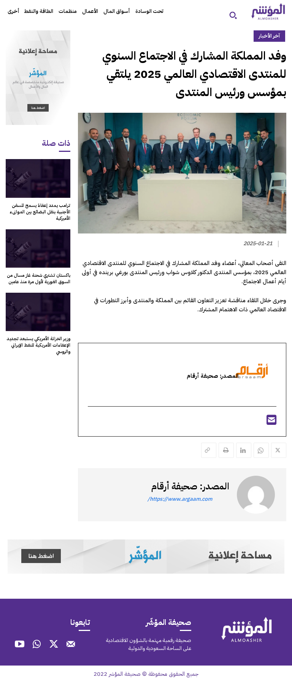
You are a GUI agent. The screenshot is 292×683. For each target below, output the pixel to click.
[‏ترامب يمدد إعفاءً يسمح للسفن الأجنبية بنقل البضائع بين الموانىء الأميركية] (38, 178)
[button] (233, 15)
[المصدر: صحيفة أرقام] (256, 495)
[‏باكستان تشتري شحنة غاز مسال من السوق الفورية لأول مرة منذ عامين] (38, 248)
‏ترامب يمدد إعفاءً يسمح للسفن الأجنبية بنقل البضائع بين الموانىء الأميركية (40, 212)
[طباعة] (226, 450)
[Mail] (70, 644)
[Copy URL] (208, 450)
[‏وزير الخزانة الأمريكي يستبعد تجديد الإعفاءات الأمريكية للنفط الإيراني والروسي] (38, 312)
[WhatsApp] (261, 450)
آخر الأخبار (269, 36)
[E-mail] (271, 422)
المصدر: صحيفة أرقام (190, 486)
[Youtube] (19, 644)
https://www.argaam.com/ (180, 499)
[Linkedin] (243, 450)
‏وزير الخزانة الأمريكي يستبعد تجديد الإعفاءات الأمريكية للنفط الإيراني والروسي (38, 345)
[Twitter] (278, 450)
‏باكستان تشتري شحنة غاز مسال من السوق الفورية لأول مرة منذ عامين (38, 278)
